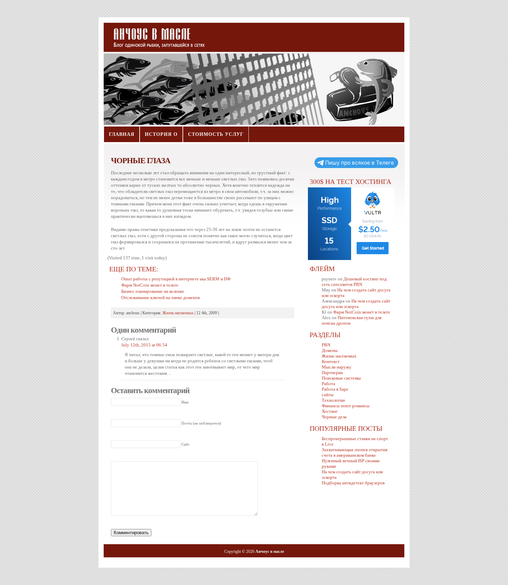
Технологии (333, 400)
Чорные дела (334, 416)
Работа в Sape (335, 389)
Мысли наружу (336, 367)
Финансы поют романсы (345, 405)
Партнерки (332, 372)
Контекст (331, 361)
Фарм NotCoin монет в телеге (361, 312)
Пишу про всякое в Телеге (359, 162)
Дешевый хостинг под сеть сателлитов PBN (354, 281)
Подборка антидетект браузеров (353, 482)
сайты (327, 394)
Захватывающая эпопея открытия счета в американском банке (354, 452)
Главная (121, 134)
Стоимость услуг (216, 134)
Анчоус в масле (155, 34)
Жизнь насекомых (178, 312)
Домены (330, 350)
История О (161, 134)
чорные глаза (140, 160)
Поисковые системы (341, 378)
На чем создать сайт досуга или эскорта (356, 303)
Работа (328, 383)
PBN (326, 344)
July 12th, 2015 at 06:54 (144, 344)
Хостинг (330, 411)
